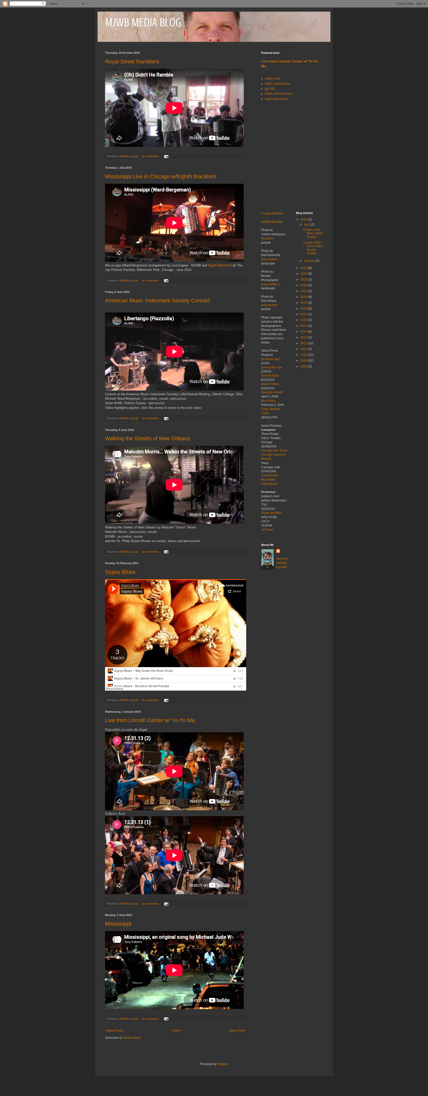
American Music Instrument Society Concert (157, 300)
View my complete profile (282, 563)
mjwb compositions (278, 83)
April (307, 224)
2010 (304, 355)
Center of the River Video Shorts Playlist (313, 248)
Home (176, 1030)
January (310, 260)
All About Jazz (270, 359)
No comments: (151, 156)
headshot (267, 238)
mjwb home (272, 78)
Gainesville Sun (271, 367)
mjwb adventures (276, 99)
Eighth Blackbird (220, 265)
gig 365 (270, 88)
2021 (304, 291)
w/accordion (269, 259)
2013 (304, 337)
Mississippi (118, 924)
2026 (304, 219)
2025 (304, 268)
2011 (304, 349)
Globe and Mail (271, 513)
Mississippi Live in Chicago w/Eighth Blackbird (160, 176)
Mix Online (268, 400)
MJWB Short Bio (272, 222)
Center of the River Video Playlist (313, 233)
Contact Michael (272, 213)
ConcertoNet (269, 475)
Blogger (222, 1064)
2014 (304, 331)
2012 (304, 343)
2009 (304, 360)
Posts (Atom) (131, 1038)
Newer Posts (114, 1030)
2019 (304, 302)
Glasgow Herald (272, 392)
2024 (304, 273)
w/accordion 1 (270, 284)
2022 (304, 285)
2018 (304, 308)
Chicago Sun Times (274, 450)
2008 (304, 366)
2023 (304, 279)
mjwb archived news (278, 93)
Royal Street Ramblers (132, 61)
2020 (304, 297)
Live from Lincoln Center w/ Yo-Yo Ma (150, 720)
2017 (304, 314)
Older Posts (237, 1030)
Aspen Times (270, 384)
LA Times (267, 529)
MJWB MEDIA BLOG (143, 22)
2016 (304, 320)
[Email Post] (166, 156)
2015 (304, 326)
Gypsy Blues (120, 572)
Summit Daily (270, 375)
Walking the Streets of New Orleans (147, 438)
